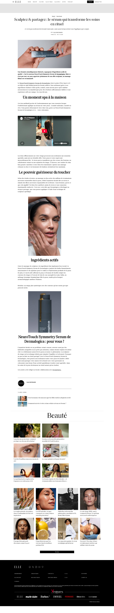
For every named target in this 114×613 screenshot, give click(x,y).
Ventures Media (52, 577)
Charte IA (84, 577)
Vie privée (84, 573)
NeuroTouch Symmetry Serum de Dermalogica (35, 83)
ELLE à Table (49, 1)
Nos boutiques (35, 577)
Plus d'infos (65, 586)
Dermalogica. (57, 370)
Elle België (17, 577)
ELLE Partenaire (58, 32)
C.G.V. (66, 577)
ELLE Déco (57, 1)
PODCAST (70, 1)
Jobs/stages (34, 573)
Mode (29, 1)
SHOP (90, 1)
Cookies (16, 581)
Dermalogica (61, 74)
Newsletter (98, 1)
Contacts (51, 573)
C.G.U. (66, 573)
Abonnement (18, 573)
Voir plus (57, 552)
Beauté (35, 1)
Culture (41, 1)
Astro (64, 1)
